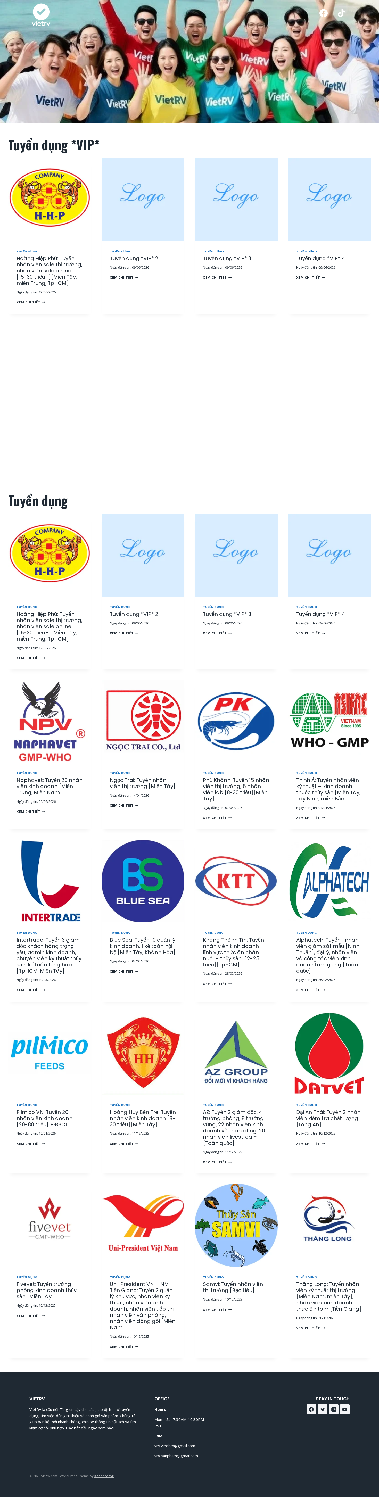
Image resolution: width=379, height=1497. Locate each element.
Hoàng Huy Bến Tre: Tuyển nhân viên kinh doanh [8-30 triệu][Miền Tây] (143, 1118)
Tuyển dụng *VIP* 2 (134, 258)
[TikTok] (341, 13)
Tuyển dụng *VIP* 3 (227, 258)
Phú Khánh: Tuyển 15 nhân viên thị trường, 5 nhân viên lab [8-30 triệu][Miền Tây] (236, 789)
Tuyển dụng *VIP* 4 (320, 258)
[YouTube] (345, 1409)
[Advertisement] (186, 403)
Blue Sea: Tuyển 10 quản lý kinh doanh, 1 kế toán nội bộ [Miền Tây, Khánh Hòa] (143, 946)
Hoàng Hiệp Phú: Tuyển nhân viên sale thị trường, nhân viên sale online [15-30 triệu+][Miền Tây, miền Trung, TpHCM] (49, 271)
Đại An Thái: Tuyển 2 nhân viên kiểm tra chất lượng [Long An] (328, 1118)
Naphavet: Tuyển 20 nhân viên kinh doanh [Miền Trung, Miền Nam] (50, 786)
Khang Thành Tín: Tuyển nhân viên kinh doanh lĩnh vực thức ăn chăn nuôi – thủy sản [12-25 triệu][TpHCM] (233, 952)
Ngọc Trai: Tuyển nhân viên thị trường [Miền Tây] (143, 783)
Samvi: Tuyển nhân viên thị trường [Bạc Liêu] (233, 1287)
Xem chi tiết (30, 302)
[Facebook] (323, 13)
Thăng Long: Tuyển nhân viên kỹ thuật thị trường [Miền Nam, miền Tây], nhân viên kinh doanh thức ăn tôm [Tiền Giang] (328, 1296)
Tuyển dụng (27, 251)
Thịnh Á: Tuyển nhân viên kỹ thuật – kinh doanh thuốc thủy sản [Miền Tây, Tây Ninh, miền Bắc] (328, 789)
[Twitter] (322, 1409)
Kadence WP (104, 1476)
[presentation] (49, 199)
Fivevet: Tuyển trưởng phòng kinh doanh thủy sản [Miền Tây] (47, 1290)
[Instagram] (334, 1409)
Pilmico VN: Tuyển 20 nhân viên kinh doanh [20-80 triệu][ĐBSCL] (44, 1118)
